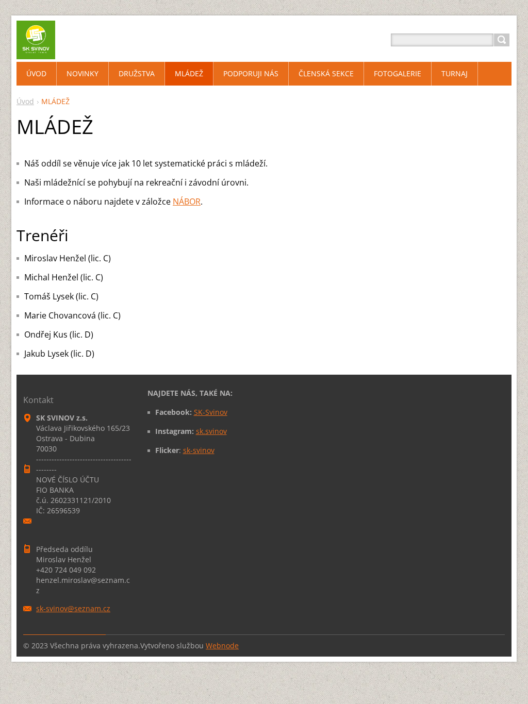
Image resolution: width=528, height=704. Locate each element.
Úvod (25, 101)
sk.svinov (211, 431)
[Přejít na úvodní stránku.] (35, 52)
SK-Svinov (210, 412)
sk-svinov (198, 450)
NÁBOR (187, 201)
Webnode (222, 645)
